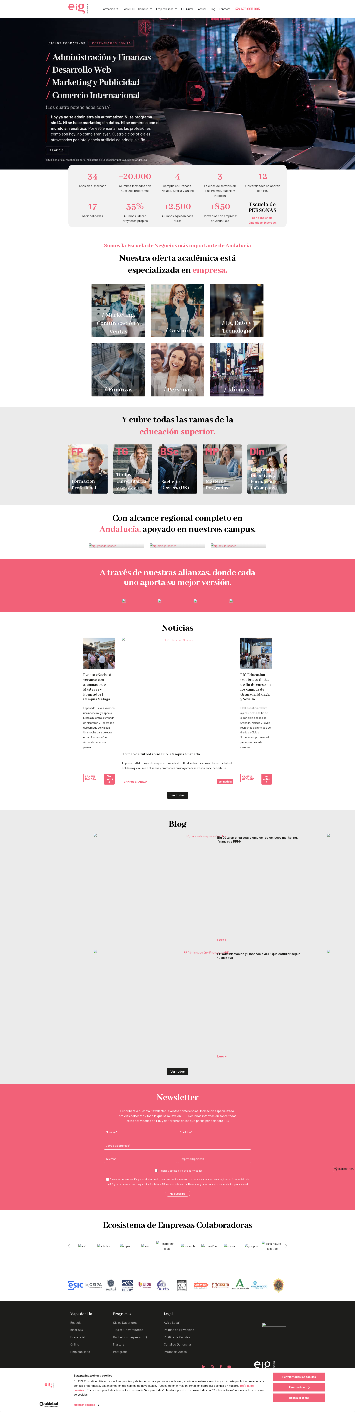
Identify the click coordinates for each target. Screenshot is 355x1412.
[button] (69, 1246)
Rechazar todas (299, 1397)
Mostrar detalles (84, 1404)
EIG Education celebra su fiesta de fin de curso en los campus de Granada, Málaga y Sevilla (255, 687)
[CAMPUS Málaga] (177, 545)
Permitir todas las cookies (299, 1376)
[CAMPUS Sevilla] (238, 545)
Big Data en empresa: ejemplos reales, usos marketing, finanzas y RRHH (257, 839)
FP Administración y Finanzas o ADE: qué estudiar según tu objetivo (258, 956)
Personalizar (297, 1387)
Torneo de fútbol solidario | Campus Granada (161, 754)
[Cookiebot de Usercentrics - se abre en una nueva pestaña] (49, 1405)
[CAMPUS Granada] (116, 545)
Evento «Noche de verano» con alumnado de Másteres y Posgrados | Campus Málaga (98, 687)
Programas (122, 1314)
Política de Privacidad (191, 1170)
